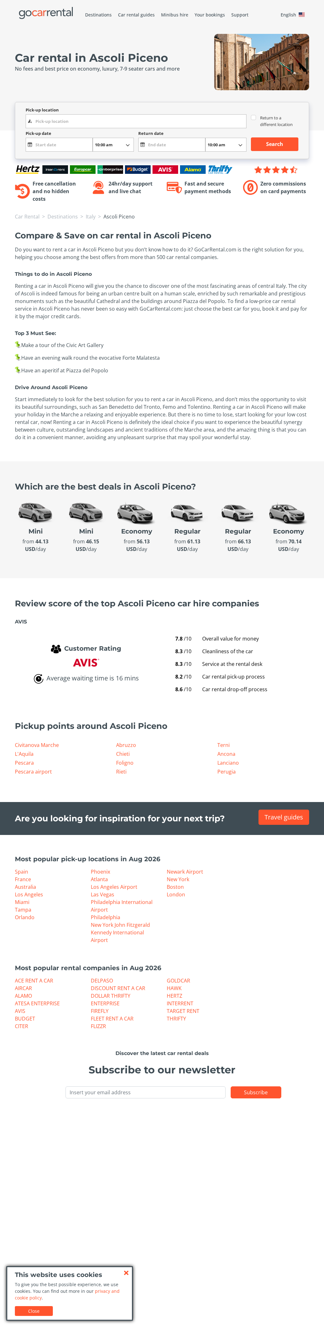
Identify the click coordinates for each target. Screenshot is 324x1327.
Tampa (23, 909)
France (23, 879)
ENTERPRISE (105, 1003)
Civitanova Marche (37, 745)
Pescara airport (33, 771)
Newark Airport (185, 871)
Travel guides (284, 817)
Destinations (98, 15)
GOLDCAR (178, 980)
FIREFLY (100, 1011)
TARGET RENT (183, 1011)
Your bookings (210, 15)
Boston (175, 886)
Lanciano (228, 762)
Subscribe (256, 1092)
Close (34, 1311)
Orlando (24, 917)
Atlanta (99, 879)
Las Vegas (102, 894)
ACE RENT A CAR (34, 980)
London (176, 894)
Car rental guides (136, 15)
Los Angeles (29, 894)
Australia (25, 886)
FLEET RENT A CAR (112, 1018)
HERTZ (174, 995)
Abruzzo (126, 745)
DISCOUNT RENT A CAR (118, 988)
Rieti (121, 771)
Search (274, 144)
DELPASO (102, 980)
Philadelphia (105, 917)
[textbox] (136, 121)
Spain (21, 871)
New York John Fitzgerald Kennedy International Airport (120, 932)
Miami (22, 902)
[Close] (126, 1273)
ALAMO (23, 995)
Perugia (226, 771)
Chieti (123, 753)
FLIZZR (98, 1026)
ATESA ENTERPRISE (37, 1003)
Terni (223, 745)
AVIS (20, 1011)
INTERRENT (180, 1003)
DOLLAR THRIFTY (110, 995)
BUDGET (25, 1018)
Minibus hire (174, 15)
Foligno (125, 762)
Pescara (24, 762)
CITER (21, 1026)
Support (239, 15)
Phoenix (100, 871)
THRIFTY (176, 1018)
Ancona (226, 753)
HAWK (174, 988)
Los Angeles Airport (114, 886)
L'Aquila (24, 753)
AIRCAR (23, 988)
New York (178, 879)
